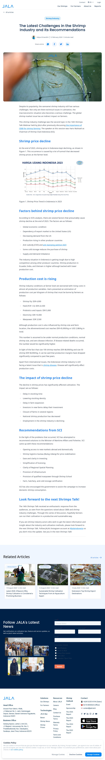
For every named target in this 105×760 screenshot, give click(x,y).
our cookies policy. (17, 750)
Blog (54, 709)
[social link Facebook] (82, 714)
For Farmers (76, 6)
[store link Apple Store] (89, 720)
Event (68, 704)
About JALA (57, 702)
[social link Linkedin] (88, 714)
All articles (10, 12)
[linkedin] (67, 44)
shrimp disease (49, 365)
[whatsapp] (47, 44)
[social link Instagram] (90, 714)
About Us (87, 6)
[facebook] (54, 44)
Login (99, 2)
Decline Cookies (75, 754)
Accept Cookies (93, 754)
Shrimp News (45, 721)
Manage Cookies (58, 754)
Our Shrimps (62, 6)
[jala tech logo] (7, 6)
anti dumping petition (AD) (54, 245)
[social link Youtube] (96, 714)
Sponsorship (70, 708)
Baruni (42, 718)
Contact (82, 2)
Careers (56, 705)
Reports (97, 6)
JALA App (43, 714)
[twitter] (61, 44)
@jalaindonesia (76, 528)
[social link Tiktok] (93, 714)
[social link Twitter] (85, 714)
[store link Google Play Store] (89, 726)
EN (90, 2)
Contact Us (57, 713)
